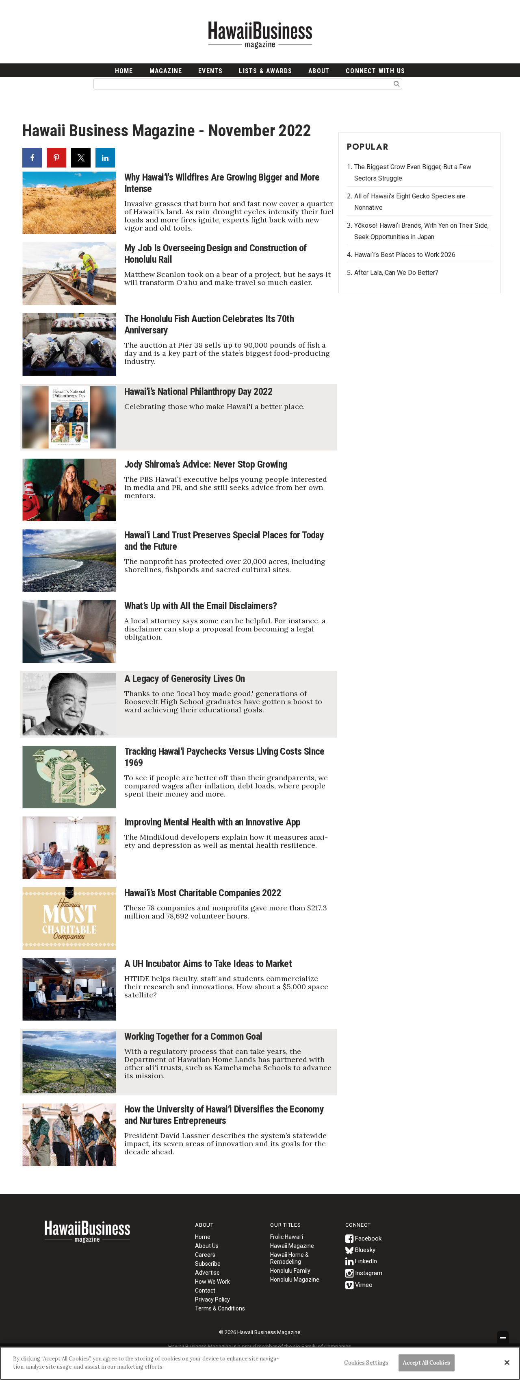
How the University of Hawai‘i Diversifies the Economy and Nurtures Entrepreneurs (224, 1115)
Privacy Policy (212, 1299)
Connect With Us (375, 71)
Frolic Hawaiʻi (286, 1237)
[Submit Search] (397, 83)
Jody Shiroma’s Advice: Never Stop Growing (205, 464)
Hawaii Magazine (292, 1246)
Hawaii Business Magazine (260, 34)
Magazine (166, 71)
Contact (205, 1290)
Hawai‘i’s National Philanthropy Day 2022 (198, 391)
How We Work (212, 1281)
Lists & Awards (265, 71)
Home (87, 1237)
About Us (207, 1246)
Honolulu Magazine (294, 1279)
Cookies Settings (366, 1362)
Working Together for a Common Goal (193, 1036)
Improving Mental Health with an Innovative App (212, 822)
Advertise (207, 1272)
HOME (124, 71)
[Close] (507, 1362)
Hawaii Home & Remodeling (289, 1258)
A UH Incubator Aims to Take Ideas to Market (208, 963)
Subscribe (208, 1263)
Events (210, 71)
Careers (205, 1255)
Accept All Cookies (426, 1362)
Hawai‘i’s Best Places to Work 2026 (404, 255)
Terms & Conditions (220, 1308)
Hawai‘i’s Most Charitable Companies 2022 (202, 893)
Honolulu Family (290, 1270)
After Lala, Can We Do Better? (396, 272)
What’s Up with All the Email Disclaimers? (200, 606)
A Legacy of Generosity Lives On (184, 678)
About (318, 71)
